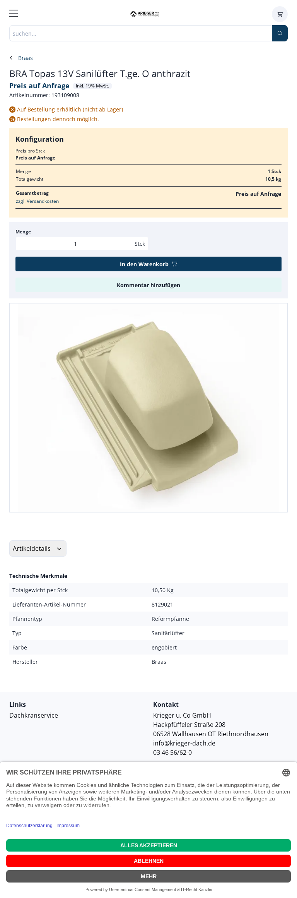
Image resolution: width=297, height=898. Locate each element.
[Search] (280, 33)
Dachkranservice (33, 715)
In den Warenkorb (144, 264)
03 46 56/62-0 (172, 752)
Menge (23, 231)
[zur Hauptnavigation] (13, 14)
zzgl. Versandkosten (37, 201)
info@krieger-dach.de (184, 743)
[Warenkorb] (280, 14)
